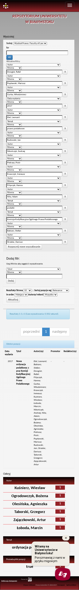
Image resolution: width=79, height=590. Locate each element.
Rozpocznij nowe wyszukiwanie (24, 247)
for (7, 48)
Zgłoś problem (71, 585)
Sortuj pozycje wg (42, 290)
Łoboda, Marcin (30, 528)
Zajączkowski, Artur (29, 520)
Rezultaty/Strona (14, 290)
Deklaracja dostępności (9, 581)
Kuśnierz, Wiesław (30, 488)
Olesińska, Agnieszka (29, 504)
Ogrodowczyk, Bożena (29, 496)
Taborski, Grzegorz (29, 512)
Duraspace (61, 585)
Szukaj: (9, 43)
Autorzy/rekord (35, 295)
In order (10, 295)
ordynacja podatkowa (29, 548)
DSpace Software (29, 585)
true (29, 567)
